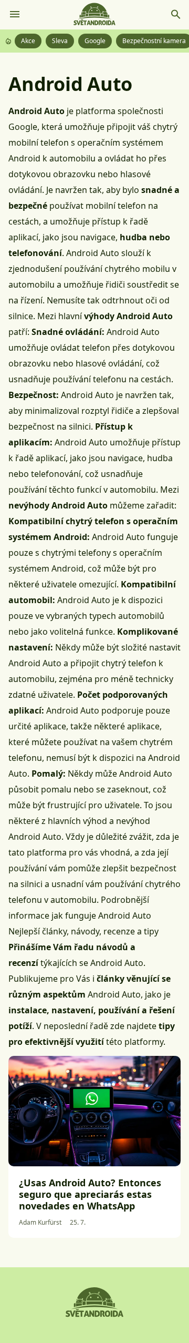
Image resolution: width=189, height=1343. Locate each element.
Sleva (60, 40)
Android (24, 158)
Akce (28, 40)
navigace (125, 458)
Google (95, 40)
